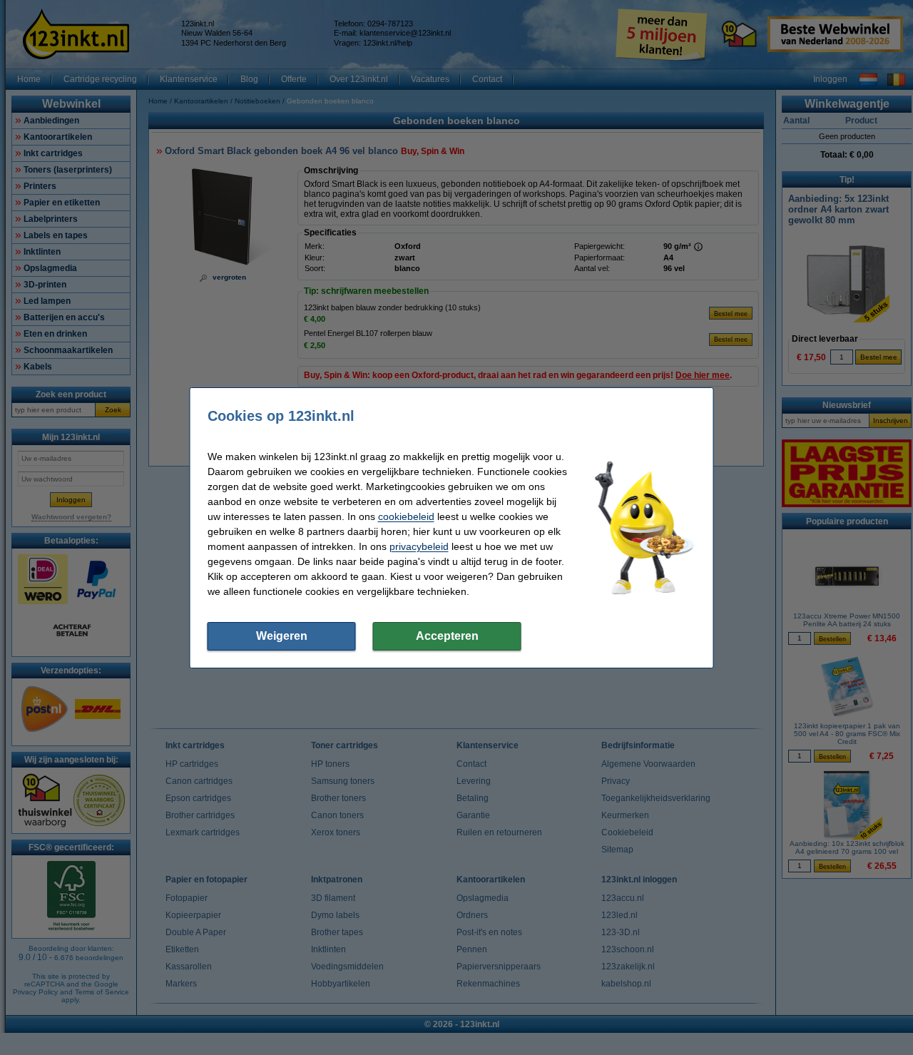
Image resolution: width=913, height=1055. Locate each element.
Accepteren (447, 636)
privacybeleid (419, 546)
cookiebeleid (406, 516)
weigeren (281, 636)
